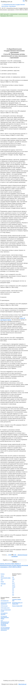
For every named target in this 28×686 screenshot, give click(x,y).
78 (9, 555)
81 (14, 555)
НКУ (13, 588)
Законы (2, 575)
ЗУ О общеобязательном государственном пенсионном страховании (5, 623)
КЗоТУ (13, 585)
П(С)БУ (2, 581)
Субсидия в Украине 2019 (16, 600)
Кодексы (2, 573)
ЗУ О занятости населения (4, 613)
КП (1, 585)
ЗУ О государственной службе (6, 610)
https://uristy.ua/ (22, 684)
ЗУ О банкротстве (4, 600)
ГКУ (13, 577)
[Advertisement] (14, 33)
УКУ (13, 592)
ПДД (2, 579)
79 (10, 555)
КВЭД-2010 (3, 583)
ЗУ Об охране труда (5, 607)
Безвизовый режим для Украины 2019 (17, 603)
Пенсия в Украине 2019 (17, 605)
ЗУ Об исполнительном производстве (6, 603)
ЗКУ (13, 581)
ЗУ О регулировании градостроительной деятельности (5, 629)
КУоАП (13, 586)
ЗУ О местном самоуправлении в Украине (5, 617)
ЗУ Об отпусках (4, 605)
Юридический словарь (6, 577)
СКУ (13, 590)
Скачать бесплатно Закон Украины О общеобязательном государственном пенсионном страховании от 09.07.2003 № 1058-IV (14, 565)
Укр (24, 1)
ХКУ (13, 594)
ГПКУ (13, 579)
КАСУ (13, 583)
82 (15, 555)
